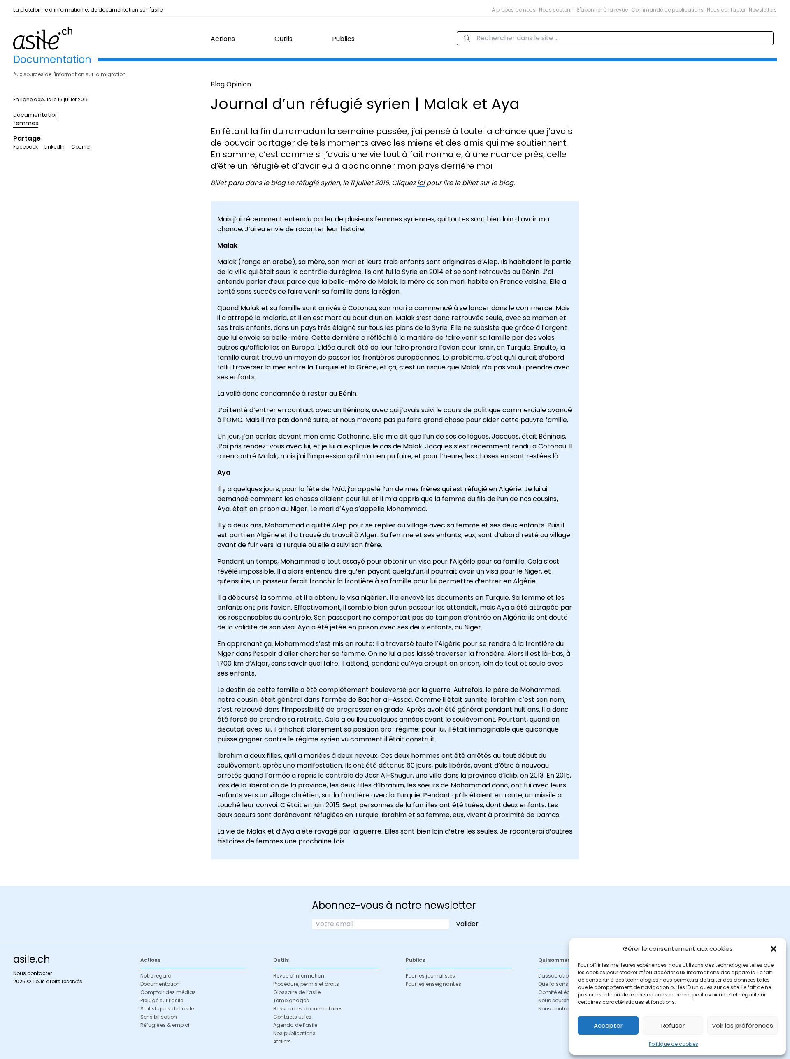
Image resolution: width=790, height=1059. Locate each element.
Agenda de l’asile (295, 1025)
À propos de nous (514, 9)
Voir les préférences (742, 1025)
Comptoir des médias (168, 992)
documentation (36, 115)
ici (421, 183)
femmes (25, 123)
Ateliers (282, 1041)
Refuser (673, 1025)
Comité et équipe (559, 992)
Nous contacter (726, 9)
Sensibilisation (158, 1016)
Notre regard (156, 975)
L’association (555, 975)
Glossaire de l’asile (297, 992)
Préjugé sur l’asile (161, 1000)
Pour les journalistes (430, 975)
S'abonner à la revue (602, 9)
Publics (343, 39)
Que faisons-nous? (562, 983)
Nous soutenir (556, 9)
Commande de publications (667, 9)
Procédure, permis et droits (306, 983)
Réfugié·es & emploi (164, 1025)
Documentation (160, 983)
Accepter (608, 1025)
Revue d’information (298, 975)
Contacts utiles (292, 1016)
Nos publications (294, 1033)
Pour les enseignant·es (433, 983)
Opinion (238, 84)
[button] (773, 949)
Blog (218, 84)
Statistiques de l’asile (167, 1008)
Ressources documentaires (308, 1008)
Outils (283, 39)
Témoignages (291, 1000)
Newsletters (763, 9)
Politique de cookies (673, 1043)
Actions (223, 39)
